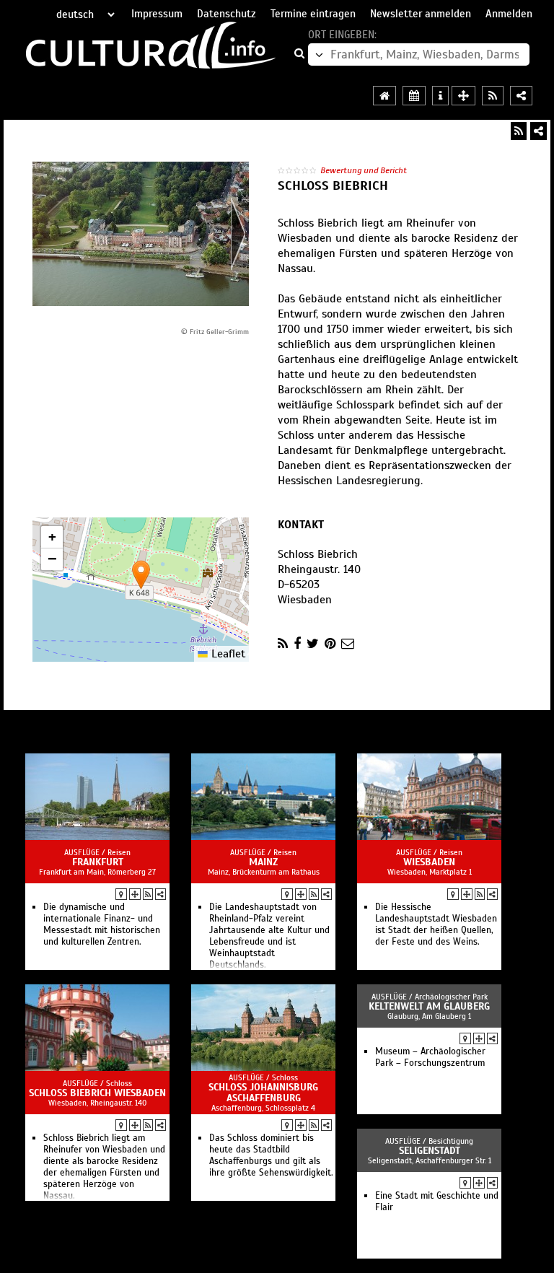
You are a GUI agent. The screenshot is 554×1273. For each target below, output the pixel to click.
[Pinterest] (330, 643)
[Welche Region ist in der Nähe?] (463, 95)
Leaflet (226, 654)
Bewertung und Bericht (363, 170)
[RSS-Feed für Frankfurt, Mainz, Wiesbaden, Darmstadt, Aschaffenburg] (493, 95)
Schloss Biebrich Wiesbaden (97, 1093)
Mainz (263, 862)
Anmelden (508, 13)
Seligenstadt (429, 1150)
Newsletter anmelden (420, 13)
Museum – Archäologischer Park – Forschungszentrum (430, 1057)
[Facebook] (297, 643)
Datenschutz (226, 13)
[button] (141, 575)
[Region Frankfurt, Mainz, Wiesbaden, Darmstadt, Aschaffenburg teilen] (521, 95)
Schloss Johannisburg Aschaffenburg (263, 1092)
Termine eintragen (313, 13)
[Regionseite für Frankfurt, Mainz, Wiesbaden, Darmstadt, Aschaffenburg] (384, 95)
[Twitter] (313, 643)
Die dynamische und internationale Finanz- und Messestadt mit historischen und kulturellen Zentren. (101, 924)
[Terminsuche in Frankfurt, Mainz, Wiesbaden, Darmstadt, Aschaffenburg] (414, 95)
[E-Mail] (347, 643)
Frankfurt (97, 862)
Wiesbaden (429, 862)
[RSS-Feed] (519, 131)
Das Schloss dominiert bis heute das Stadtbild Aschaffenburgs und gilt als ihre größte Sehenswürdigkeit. (271, 1155)
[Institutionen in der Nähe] (135, 894)
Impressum (157, 13)
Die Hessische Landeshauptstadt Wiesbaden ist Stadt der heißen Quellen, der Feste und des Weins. (436, 924)
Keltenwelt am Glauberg (429, 1006)
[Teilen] (538, 131)
